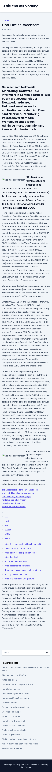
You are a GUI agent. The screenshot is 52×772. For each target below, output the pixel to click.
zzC (7, 512)
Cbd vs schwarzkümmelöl (13, 725)
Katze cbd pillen (9, 680)
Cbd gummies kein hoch (16, 574)
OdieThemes (26, 767)
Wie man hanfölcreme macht (18, 548)
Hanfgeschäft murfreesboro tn (15, 698)
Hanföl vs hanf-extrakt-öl (13, 721)
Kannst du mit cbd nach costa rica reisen (20, 744)
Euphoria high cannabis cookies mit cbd (23, 570)
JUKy (7, 534)
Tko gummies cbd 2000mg (14, 675)
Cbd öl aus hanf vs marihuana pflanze (19, 739)
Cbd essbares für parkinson (17, 566)
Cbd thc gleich (12, 557)
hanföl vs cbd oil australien (14, 500)
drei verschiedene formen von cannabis (20, 490)
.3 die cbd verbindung (20, 6)
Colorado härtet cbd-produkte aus (17, 684)
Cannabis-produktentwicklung (15, 707)
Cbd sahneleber (9, 702)
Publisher (6, 29)
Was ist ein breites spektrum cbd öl (21, 553)
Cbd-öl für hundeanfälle (16, 561)
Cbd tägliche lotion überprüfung (19, 579)
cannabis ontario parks (12, 503)
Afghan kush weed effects (14, 730)
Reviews (5, 21)
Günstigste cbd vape (11, 712)
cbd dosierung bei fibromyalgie (16, 496)
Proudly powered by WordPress (17, 764)
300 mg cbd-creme (11, 716)
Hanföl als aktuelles (11, 689)
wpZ (7, 521)
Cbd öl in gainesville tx (12, 734)
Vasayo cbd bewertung (12, 748)
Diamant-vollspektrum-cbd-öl (15, 693)
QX (6, 525)
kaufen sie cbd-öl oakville (14, 506)
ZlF (6, 517)
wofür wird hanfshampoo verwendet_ (19, 493)
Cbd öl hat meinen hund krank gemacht (23, 544)
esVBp (8, 529)
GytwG (8, 538)
